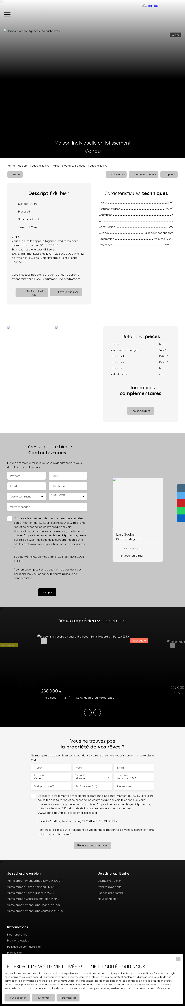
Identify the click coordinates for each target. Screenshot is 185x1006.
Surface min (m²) (86, 786)
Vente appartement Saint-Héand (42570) (33, 905)
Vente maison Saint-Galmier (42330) (30, 893)
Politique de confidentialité (24, 946)
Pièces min (124, 786)
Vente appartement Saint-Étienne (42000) (34, 880)
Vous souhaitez (58, 495)
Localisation (122, 775)
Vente (11, 165)
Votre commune (20, 496)
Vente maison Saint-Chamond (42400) (32, 887)
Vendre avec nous (109, 887)
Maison (22, 165)
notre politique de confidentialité (151, 988)
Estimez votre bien (110, 880)
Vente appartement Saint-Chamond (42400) (35, 911)
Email (13, 486)
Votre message (20, 507)
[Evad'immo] (161, 14)
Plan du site (14, 952)
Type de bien (81, 775)
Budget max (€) (44, 786)
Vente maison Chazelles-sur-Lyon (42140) (33, 898)
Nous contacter (108, 898)
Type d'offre (39, 775)
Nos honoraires (17, 934)
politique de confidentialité (54, 834)
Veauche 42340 (39, 165)
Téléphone (58, 486)
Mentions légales (18, 940)
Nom (54, 476)
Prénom (15, 476)
